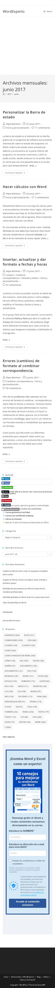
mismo (36, 691)
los (21, 691)
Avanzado (12, 635)
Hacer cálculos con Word (25, 186)
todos (10, 717)
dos (31, 671)
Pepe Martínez (13, 124)
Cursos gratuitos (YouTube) (17, 512)
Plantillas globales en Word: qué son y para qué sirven (26, 597)
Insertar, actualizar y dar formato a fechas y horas (25, 262)
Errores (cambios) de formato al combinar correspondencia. (21, 365)
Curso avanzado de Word (20, 655)
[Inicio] (4, 94)
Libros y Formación (27, 980)
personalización (15, 701)
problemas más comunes (26, 396)
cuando (28, 645)
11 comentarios (42, 127)
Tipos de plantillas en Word (14, 602)
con (32, 640)
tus (24, 717)
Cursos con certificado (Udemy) (19, 515)
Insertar (40, 686)
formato (28, 681)
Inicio (23, 686)
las (9, 691)
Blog (38, 977)
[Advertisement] (27, 45)
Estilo (43, 676)
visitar (25, 722)
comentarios (14, 640)
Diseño (10, 666)
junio (16, 94)
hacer (45, 681)
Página (36, 701)
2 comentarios (42, 197)
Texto (43, 712)
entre (28, 676)
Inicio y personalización (17, 127)
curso (10, 650)
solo (32, 707)
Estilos (11, 681)
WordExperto (14, 11)
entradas (11, 676)
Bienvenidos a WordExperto (22, 977)
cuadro (11, 645)
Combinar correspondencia (19, 381)
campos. (46, 297)
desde (38, 660)
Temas (28, 712)
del (24, 660)
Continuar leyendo (16, 173)
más (9, 696)
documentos (14, 671)
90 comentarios (13, 388)
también (11, 712)
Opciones (25, 696)
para (42, 696)
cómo (10, 660)
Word (40, 722)
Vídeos (46, 977)
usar (10, 722)
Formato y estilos (30, 278)
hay (9, 686)
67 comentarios (13, 285)
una (37, 717)
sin (19, 707)
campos (10, 275)
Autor (6, 977)
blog (29, 635)
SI (8, 707)
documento (28, 666)
